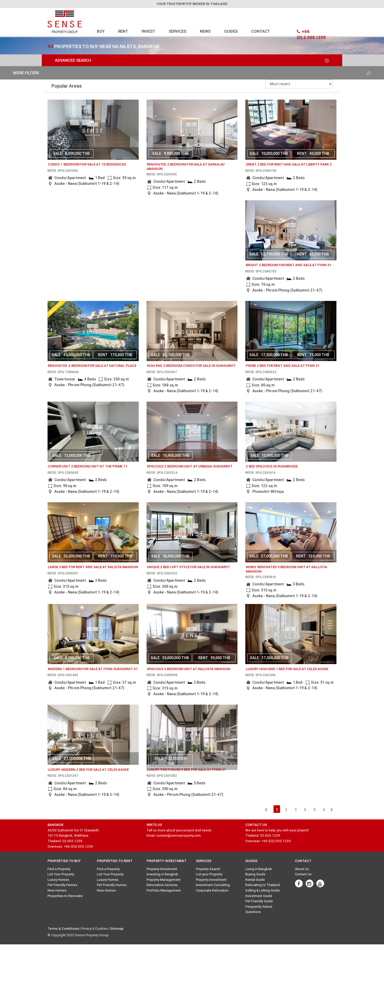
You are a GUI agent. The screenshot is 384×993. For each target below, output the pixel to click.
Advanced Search (73, 60)
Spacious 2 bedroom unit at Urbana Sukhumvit (189, 466)
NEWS (205, 31)
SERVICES (177, 31)
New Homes (57, 890)
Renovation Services (162, 885)
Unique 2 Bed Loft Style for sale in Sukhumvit (188, 567)
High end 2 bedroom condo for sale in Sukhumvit (191, 365)
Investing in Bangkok (162, 874)
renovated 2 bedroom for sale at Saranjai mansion (186, 166)
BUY (100, 31)
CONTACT (260, 31)
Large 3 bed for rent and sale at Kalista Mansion (93, 567)
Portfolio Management (164, 890)
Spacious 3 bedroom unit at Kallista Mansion (188, 669)
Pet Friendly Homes (62, 885)
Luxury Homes (58, 879)
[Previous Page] (266, 809)
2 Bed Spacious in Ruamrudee (272, 466)
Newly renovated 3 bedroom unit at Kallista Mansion (286, 569)
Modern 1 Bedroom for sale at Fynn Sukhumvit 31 (93, 669)
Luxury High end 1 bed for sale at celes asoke (287, 669)
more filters (26, 72)
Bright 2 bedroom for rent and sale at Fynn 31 (288, 265)
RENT (123, 31)
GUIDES (231, 31)
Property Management (164, 879)
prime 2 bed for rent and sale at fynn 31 (282, 365)
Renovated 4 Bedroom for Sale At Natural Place (92, 365)
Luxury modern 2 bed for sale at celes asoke (88, 769)
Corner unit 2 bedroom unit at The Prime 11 (87, 466)
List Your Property (61, 874)
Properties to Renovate (65, 896)
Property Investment (162, 869)
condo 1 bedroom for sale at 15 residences (87, 164)
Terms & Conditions (63, 928)
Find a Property (59, 869)
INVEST (148, 31)
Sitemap (117, 928)
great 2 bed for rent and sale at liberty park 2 (289, 164)
